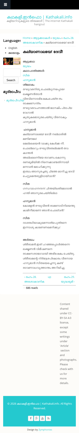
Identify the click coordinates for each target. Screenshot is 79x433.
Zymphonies (45, 429)
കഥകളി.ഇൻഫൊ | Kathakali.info (39, 17)
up (49, 277)
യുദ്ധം (56, 38)
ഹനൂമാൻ (29, 80)
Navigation (5, 4)
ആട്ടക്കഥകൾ (41, 38)
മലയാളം (14, 53)
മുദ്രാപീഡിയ (15, 100)
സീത (26, 75)
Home (27, 38)
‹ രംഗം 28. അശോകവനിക (34, 279)
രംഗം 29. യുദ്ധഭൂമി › (67, 279)
